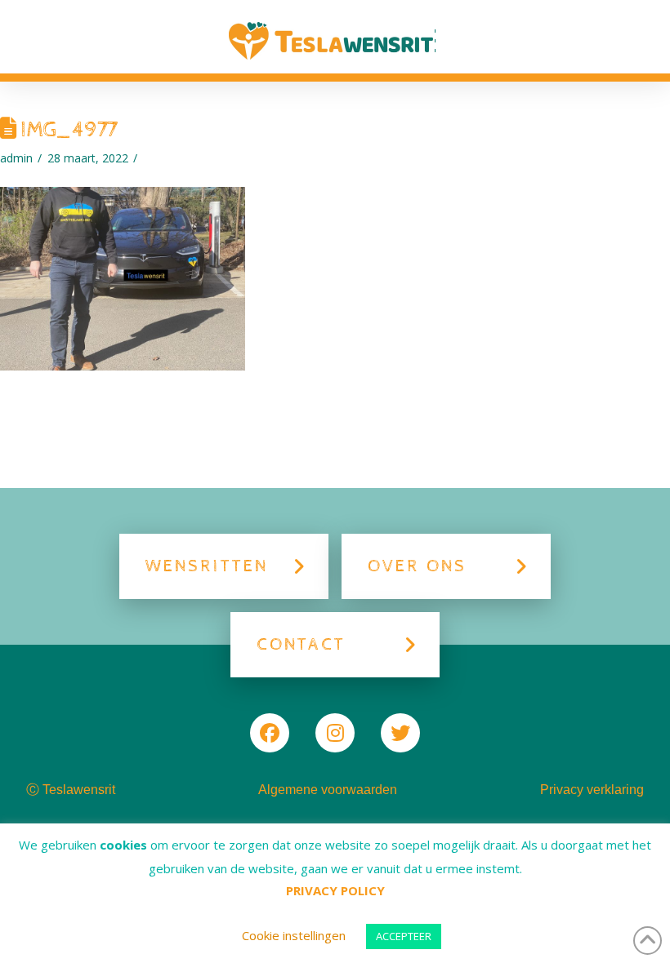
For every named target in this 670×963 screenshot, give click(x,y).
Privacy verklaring (592, 790)
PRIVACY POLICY (335, 890)
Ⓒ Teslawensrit (70, 790)
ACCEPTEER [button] (403, 936)
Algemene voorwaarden (327, 790)
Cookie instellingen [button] (294, 935)
